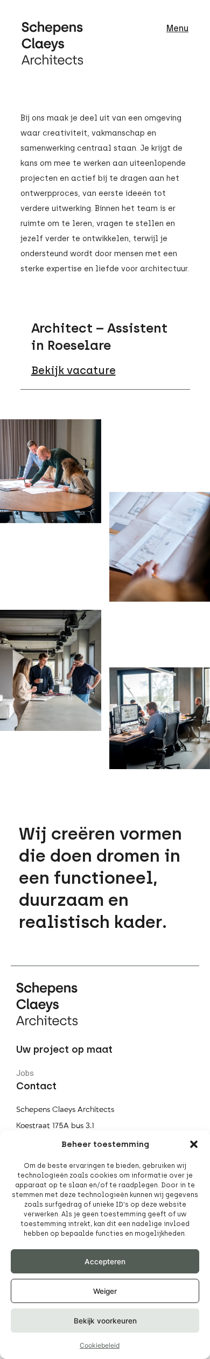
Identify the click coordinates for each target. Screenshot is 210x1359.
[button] (193, 1144)
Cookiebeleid (100, 1345)
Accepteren (105, 1261)
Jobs (25, 1073)
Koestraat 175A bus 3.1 (55, 1125)
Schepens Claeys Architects (65, 1109)
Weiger (105, 1291)
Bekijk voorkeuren (105, 1320)
